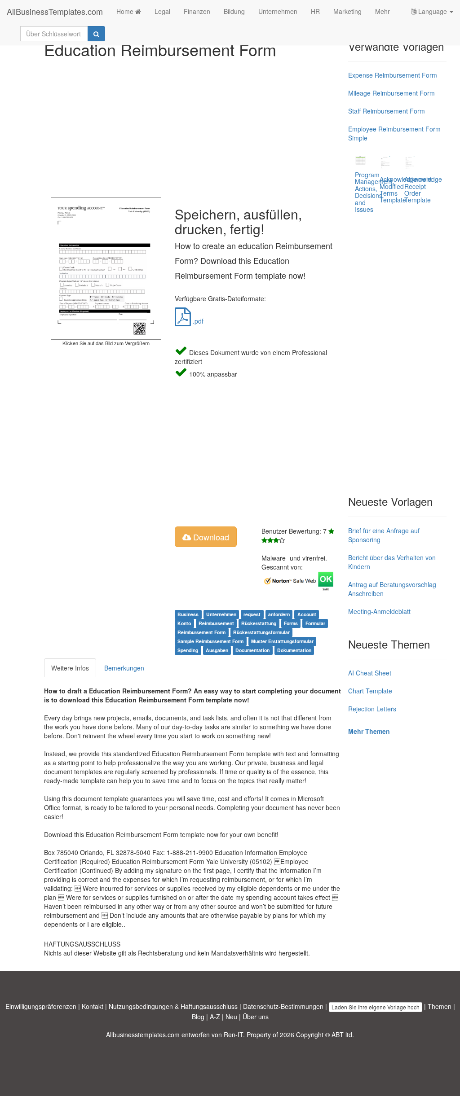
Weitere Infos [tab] (70, 667)
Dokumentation (294, 650)
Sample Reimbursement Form (210, 641)
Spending (187, 650)
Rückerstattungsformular (261, 632)
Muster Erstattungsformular (282, 641)
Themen (439, 1006)
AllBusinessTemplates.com (55, 11)
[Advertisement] (193, 126)
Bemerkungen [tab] (124, 667)
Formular (315, 623)
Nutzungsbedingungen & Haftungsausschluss (173, 1006)
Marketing (347, 11)
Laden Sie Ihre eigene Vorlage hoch (376, 1007)
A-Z (215, 1016)
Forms (291, 623)
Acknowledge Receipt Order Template (423, 189)
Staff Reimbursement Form (386, 110)
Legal (162, 11)
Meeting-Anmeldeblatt (379, 611)
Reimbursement (216, 623)
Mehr (382, 11)
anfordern (279, 614)
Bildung (234, 11)
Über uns (256, 1016)
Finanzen (197, 11)
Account (306, 614)
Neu (231, 1016)
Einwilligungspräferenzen (40, 1006)
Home (125, 11)
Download (210, 537)
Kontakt (92, 1006)
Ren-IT (233, 1034)
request (252, 614)
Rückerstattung (258, 623)
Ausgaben (217, 650)
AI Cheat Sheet (369, 672)
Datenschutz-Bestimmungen (283, 1006)
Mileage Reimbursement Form (391, 92)
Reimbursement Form (201, 632)
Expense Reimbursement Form (392, 74)
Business (188, 614)
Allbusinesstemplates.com (143, 1034)
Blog (198, 1016)
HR (315, 11)
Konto (184, 623)
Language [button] (432, 11)
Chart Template (370, 690)
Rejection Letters (372, 708)
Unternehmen (277, 11)
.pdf (197, 320)
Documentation (252, 650)
